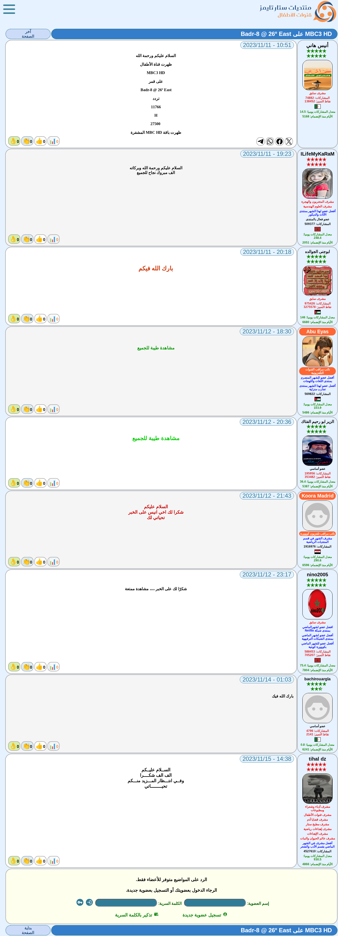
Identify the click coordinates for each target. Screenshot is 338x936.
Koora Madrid (318, 495)
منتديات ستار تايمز (286, 7)
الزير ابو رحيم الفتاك (317, 421)
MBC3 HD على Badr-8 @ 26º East (286, 33)
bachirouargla (317, 679)
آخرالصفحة (28, 33)
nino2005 (317, 574)
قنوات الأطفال (295, 14)
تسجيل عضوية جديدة (205, 914)
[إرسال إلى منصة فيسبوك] (279, 141)
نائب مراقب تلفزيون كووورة (317, 533)
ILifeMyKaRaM (318, 154)
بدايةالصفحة (28, 930)
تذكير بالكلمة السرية (136, 914)
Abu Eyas (317, 331)
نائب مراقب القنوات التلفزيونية (317, 371)
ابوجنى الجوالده (317, 251)
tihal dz (317, 759)
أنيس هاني (317, 45)
